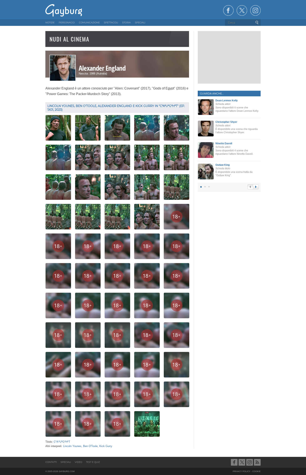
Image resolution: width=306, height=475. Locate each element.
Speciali (66, 462)
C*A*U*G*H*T (62, 441)
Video (78, 462)
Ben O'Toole (90, 446)
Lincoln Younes (72, 446)
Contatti (51, 462)
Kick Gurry (105, 446)
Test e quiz (93, 462)
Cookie (256, 471)
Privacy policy (241, 471)
